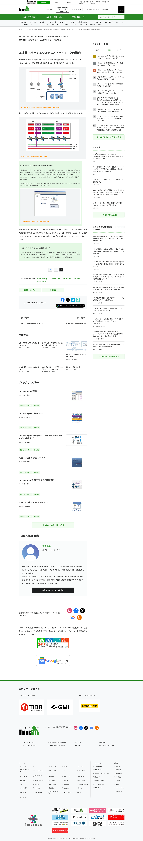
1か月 (119, 50)
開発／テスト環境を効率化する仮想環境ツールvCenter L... (60, 29)
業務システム (98, 770)
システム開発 (109, 22)
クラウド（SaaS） (39, 781)
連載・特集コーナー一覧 (35, 29)
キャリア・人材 (38, 792)
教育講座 (93, 3)
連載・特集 (23, 22)
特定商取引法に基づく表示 (57, 745)
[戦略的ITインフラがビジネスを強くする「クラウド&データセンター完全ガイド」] (60, 811)
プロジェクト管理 (83, 784)
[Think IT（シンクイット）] (29, 733)
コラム (117, 784)
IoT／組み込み (97, 22)
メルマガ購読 (49, 9)
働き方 (80, 788)
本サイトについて (29, 742)
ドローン (87, 3)
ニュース (118, 766)
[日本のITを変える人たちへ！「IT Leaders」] (79, 818)
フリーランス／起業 (54, 792)
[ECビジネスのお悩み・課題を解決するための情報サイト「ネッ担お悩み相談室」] (60, 831)
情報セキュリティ (99, 780)
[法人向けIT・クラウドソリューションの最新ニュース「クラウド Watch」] (60, 818)
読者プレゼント (77, 9)
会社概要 (77, 745)
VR (75, 25)
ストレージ (62, 22)
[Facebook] (76, 610)
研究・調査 (106, 2)
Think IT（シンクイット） (29, 8)
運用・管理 (67, 784)
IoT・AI (93, 2)
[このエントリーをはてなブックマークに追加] (73, 300)
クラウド (71, 22)
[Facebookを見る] (81, 728)
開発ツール (67, 776)
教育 (79, 792)
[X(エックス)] (82, 610)
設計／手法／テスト (39, 776)
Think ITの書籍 (90, 25)
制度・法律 (23, 797)
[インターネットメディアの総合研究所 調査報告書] (116, 811)
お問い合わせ (79, 742)
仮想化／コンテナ (83, 22)
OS (117, 22)
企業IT (56, 2)
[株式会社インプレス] (33, 820)
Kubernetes (34, 25)
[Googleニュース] (72, 617)
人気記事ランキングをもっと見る (110, 137)
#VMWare (53, 279)
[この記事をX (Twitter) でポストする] (68, 300)
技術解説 (118, 770)
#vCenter (61, 279)
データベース (23, 776)
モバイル (66, 781)
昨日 (97, 50)
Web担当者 (82, 2)
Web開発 (81, 776)
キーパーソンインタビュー (102, 773)
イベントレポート (56, 25)
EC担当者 (88, 2)
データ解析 (52, 781)
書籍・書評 (119, 773)
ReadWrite (119, 791)
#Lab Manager (42, 279)
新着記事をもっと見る (110, 215)
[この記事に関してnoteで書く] (78, 300)
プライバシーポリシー (30, 745)
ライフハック (67, 792)
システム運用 (23, 788)
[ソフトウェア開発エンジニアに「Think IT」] (79, 811)
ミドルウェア (81, 771)
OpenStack (44, 25)
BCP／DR (37, 788)
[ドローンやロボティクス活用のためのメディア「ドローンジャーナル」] (97, 824)
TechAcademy (120, 788)
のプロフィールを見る (52, 590)
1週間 (109, 50)
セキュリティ (67, 788)
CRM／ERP (81, 781)
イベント (118, 780)
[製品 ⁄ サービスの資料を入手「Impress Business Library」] (60, 824)
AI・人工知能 (24, 25)
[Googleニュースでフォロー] (91, 728)
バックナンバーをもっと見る (54, 525)
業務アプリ (23, 781)
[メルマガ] (69, 610)
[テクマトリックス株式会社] (89, 706)
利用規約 (103, 742)
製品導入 (69, 2)
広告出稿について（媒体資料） (58, 742)
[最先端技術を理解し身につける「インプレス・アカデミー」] (116, 824)
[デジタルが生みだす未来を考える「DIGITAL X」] (79, 824)
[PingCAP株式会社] (31, 707)
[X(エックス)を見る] (86, 728)
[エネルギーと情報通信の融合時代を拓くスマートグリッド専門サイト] (97, 818)
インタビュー (67, 25)
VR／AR (37, 784)
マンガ (81, 25)
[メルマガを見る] (75, 728)
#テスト (68, 279)
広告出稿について (108, 9)
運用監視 (51, 788)
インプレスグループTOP (107, 745)
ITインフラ (33, 22)
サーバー (42, 22)
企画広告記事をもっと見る (110, 356)
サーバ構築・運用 (99, 784)
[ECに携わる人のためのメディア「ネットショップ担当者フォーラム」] (116, 818)
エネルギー (82, 3)
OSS (21, 784)
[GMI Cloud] (60, 707)
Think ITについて (93, 9)
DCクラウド (99, 2)
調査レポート (98, 777)
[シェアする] (63, 300)
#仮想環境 (76, 279)
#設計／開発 (41, 282)
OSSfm (100, 25)
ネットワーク (52, 22)
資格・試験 (23, 792)
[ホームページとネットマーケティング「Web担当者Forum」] (97, 811)
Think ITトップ (23, 29)
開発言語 (51, 776)
